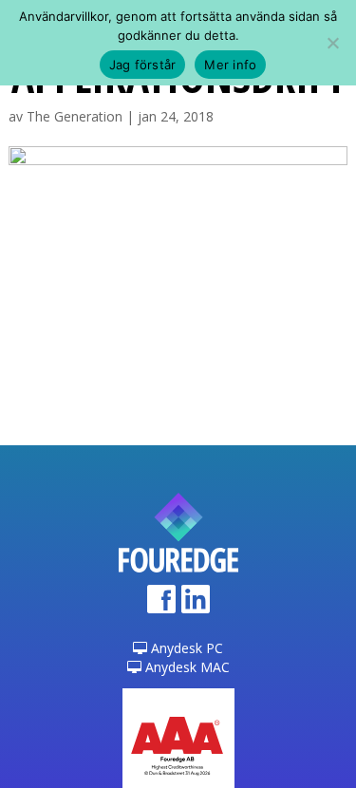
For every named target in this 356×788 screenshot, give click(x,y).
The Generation (74, 116)
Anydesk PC (185, 648)
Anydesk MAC (185, 667)
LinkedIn (195, 605)
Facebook (161, 605)
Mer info (230, 64)
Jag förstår (143, 64)
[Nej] (332, 42)
